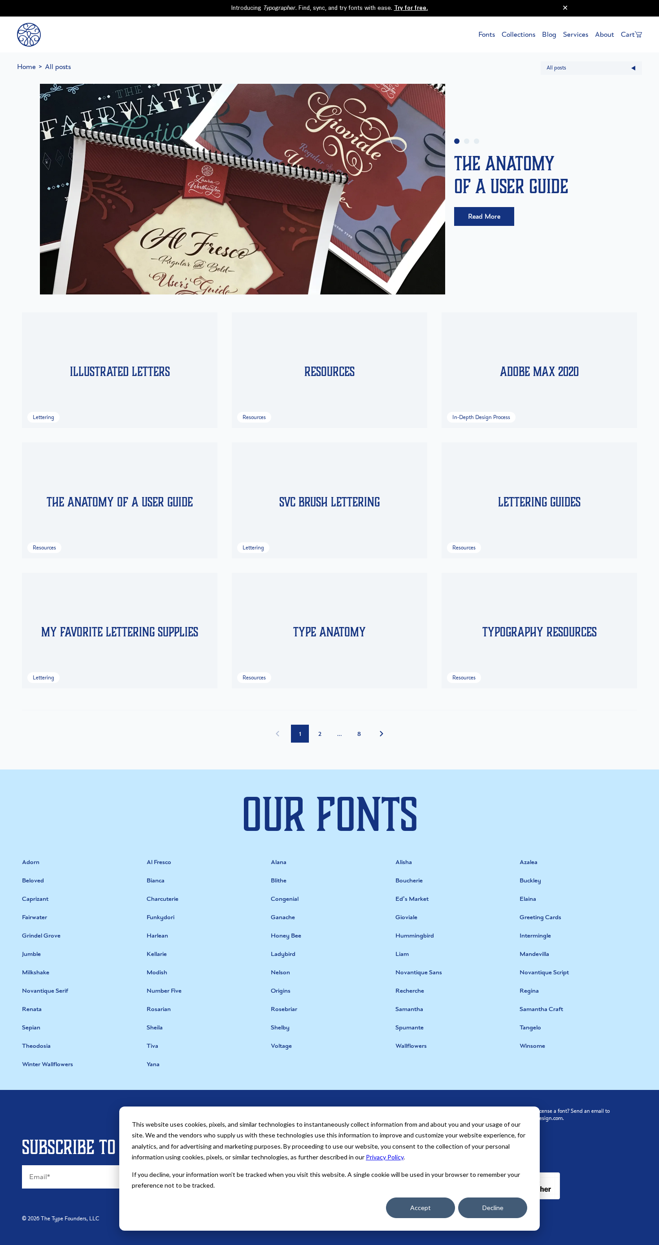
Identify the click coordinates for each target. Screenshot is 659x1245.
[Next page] (381, 734)
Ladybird (283, 954)
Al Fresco (159, 862)
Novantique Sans (418, 972)
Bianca (156, 880)
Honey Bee (286, 935)
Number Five (164, 990)
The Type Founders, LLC (70, 1218)
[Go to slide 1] (457, 141)
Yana (153, 1064)
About (604, 34)
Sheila (155, 1027)
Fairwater (34, 917)
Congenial (285, 899)
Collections (518, 34)
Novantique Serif (45, 990)
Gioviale (406, 917)
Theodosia (36, 1046)
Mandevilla (534, 954)
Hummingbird (414, 935)
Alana (278, 862)
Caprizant (35, 899)
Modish (157, 972)
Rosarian (159, 1009)
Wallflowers (411, 1046)
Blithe (278, 880)
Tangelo (530, 1027)
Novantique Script (544, 972)
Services (575, 34)
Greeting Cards (540, 917)
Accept (420, 1207)
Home (26, 66)
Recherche (409, 990)
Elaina (528, 899)
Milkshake (35, 972)
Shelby (280, 1027)
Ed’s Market (412, 899)
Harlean (157, 935)
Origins (280, 990)
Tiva (152, 1046)
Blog (549, 34)
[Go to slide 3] (476, 141)
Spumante (409, 1027)
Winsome (532, 1046)
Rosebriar (284, 1009)
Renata (32, 1009)
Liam (402, 954)
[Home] (29, 35)
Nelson (280, 972)
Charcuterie (162, 899)
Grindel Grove (41, 935)
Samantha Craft (541, 1009)
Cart (628, 34)
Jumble (31, 954)
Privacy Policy (384, 1157)
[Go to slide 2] (466, 141)
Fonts (486, 34)
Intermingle (535, 935)
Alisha (403, 862)
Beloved (33, 880)
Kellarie (157, 954)
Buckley (530, 880)
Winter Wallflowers (47, 1064)
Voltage (281, 1046)
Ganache (283, 917)
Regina (529, 990)
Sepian (31, 1027)
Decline (492, 1207)
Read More (484, 216)
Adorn (30, 862)
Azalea (529, 862)
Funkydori (160, 917)
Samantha (409, 1009)
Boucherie (409, 880)
